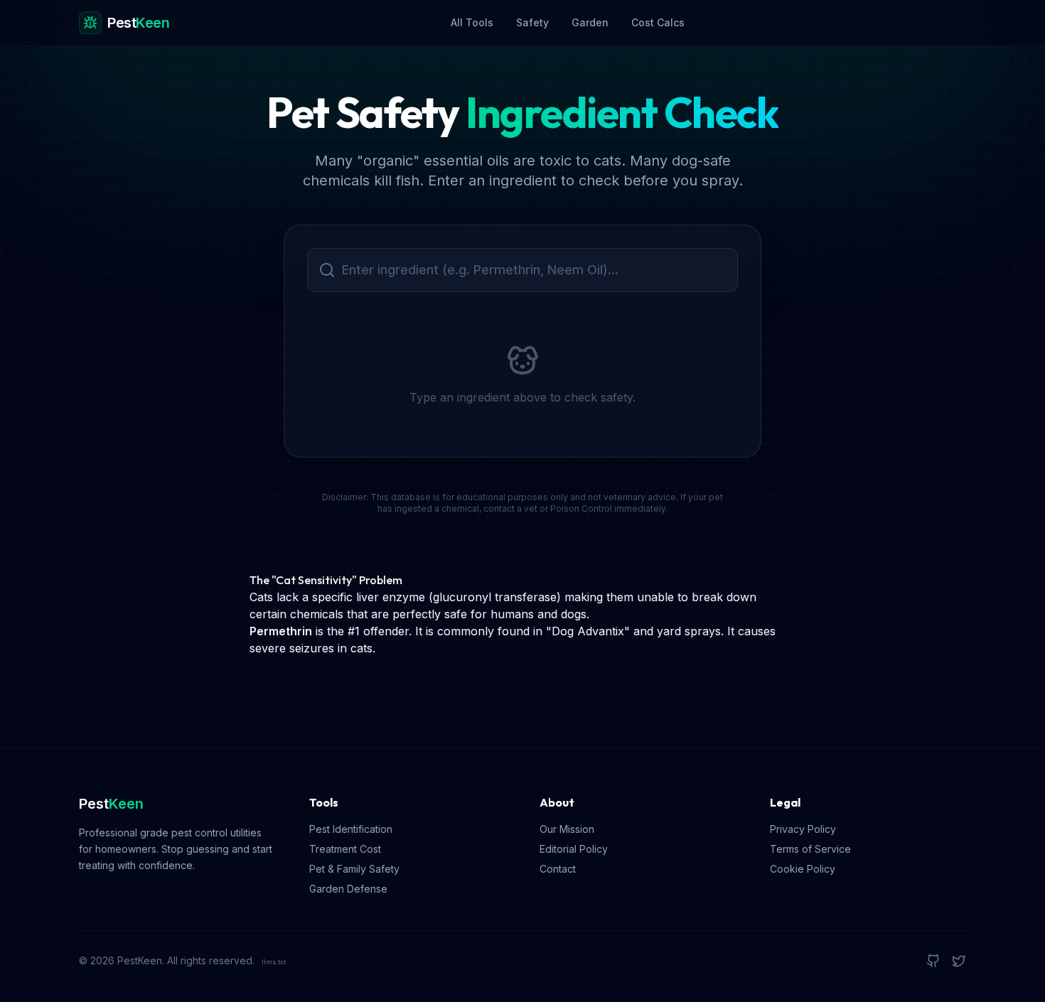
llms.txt (274, 962)
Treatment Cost (345, 849)
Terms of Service (810, 849)
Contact (558, 869)
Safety (532, 22)
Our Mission (567, 829)
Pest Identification (350, 829)
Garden (590, 22)
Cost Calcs (658, 22)
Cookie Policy (802, 869)
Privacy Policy (803, 829)
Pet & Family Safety (354, 869)
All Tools (472, 22)
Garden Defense (348, 889)
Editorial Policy (574, 849)
